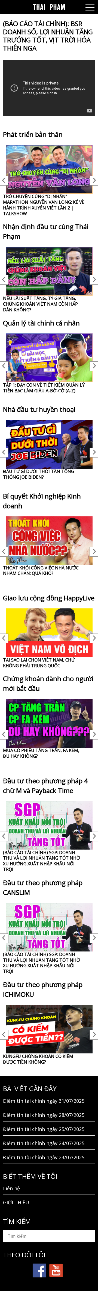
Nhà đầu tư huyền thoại (39, 409)
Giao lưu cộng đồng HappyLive (48, 597)
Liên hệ (11, 1188)
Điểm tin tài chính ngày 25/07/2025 (43, 1129)
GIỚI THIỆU (16, 1202)
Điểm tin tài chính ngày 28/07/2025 (43, 1115)
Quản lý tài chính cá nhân (41, 322)
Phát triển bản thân (33, 134)
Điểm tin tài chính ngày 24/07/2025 (43, 1143)
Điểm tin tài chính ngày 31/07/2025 (43, 1101)
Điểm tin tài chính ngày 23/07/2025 (43, 1157)
